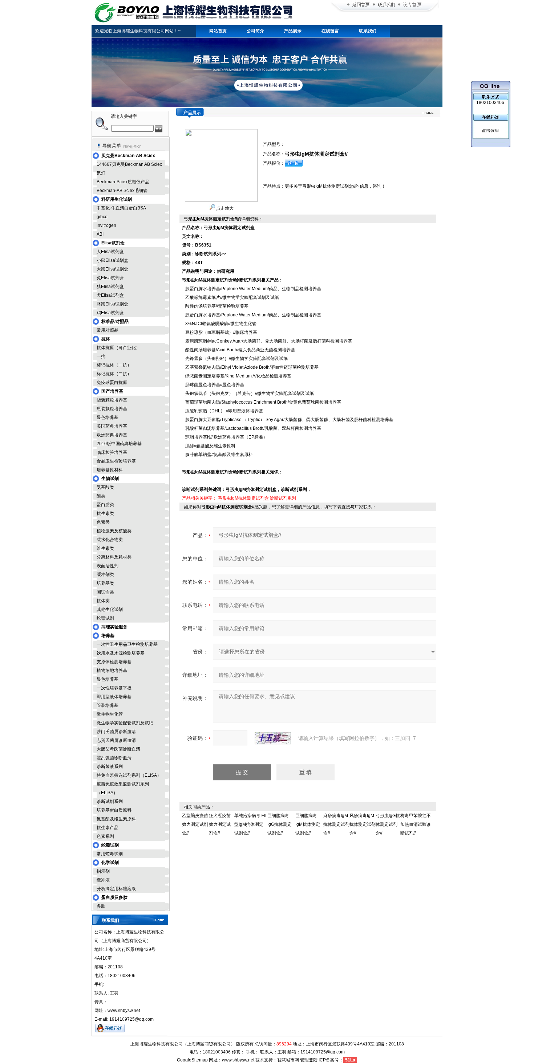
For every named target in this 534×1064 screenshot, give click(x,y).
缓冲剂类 (105, 574)
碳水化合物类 (110, 539)
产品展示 (293, 30)
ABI (100, 234)
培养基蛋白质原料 (114, 810)
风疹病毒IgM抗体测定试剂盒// (362, 824)
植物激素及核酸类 (114, 530)
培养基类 (105, 583)
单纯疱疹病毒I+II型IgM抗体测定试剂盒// (250, 824)
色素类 (103, 522)
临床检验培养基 (112, 452)
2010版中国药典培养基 (119, 443)
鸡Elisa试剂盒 (110, 312)
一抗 (101, 356)
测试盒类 (105, 592)
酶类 (101, 496)
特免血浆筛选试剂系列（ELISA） (129, 775)
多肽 (101, 906)
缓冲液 (103, 880)
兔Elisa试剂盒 (110, 277)
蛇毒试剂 (105, 618)
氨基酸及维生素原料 (116, 818)
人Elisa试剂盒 (110, 251)
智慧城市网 (288, 1060)
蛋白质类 (105, 504)
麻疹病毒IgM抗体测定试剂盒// (336, 824)
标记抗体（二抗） (114, 373)
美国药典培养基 (112, 426)
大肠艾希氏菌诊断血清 (118, 749)
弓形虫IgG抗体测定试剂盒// (388, 824)
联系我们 (367, 30)
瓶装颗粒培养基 (112, 408)
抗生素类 (105, 513)
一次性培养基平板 (114, 688)
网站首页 (218, 30)
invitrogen (106, 225)
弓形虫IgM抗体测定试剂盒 (243, 498)
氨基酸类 (105, 487)
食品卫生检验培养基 (116, 461)
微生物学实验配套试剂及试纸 (125, 722)
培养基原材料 (110, 469)
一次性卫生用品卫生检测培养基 (127, 644)
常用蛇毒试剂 (110, 853)
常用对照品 (107, 330)
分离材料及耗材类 (114, 557)
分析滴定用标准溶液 (116, 888)
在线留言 (330, 30)
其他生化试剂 (110, 609)
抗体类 (103, 600)
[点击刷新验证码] (273, 738)
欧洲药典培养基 (112, 434)
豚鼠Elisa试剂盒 (112, 304)
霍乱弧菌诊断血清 (114, 757)
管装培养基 (107, 705)
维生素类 (105, 548)
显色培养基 (107, 417)
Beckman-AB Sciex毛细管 (122, 190)
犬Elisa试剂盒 (110, 295)
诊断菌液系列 (110, 766)
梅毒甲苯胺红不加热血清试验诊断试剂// (415, 824)
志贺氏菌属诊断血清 (116, 740)
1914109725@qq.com (322, 1052)
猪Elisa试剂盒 (110, 286)
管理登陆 (308, 1060)
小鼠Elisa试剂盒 (112, 260)
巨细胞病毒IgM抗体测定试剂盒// (307, 824)
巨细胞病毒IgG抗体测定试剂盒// (279, 824)
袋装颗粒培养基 (112, 400)
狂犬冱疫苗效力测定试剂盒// (220, 824)
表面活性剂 (107, 565)
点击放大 (224, 208)
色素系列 (105, 836)
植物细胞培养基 (112, 670)
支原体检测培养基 (114, 661)
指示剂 (103, 871)
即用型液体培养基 (114, 696)
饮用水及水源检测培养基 (121, 653)
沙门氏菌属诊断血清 (116, 731)
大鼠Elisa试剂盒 (112, 269)
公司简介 (255, 30)
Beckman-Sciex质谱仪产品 (123, 181)
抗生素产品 (107, 827)
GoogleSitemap (192, 1060)
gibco (102, 216)
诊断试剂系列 (110, 801)
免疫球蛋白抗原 (112, 382)
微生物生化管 (110, 714)
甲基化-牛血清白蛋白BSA (121, 208)
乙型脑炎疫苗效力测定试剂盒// (195, 824)
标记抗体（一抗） (114, 365)
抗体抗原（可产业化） (118, 347)
